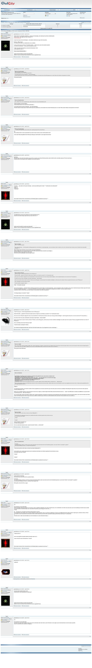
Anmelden (82, 17)
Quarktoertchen (6, 68)
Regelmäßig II (6, 127)
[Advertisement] (49, 4)
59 (8, 159)
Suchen (25, 15)
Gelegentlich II (6, 561)
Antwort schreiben (18, 56)
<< (85, 22)
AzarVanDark (6, 33)
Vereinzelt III (6, 35)
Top (90, 58)
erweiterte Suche (27, 16)
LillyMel (5, 370)
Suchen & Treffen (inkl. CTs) (9, 22)
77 (8, 188)
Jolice (7, 18)
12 (8, 374)
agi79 (4, 502)
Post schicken (4, 36)
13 (8, 314)
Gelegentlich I (6, 371)
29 (8, 564)
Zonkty (5, 183)
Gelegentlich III (6, 98)
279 (8, 73)
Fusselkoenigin (6, 97)
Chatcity (81, 650)
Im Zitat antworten (26, 56)
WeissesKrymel (6, 309)
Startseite (2, 22)
